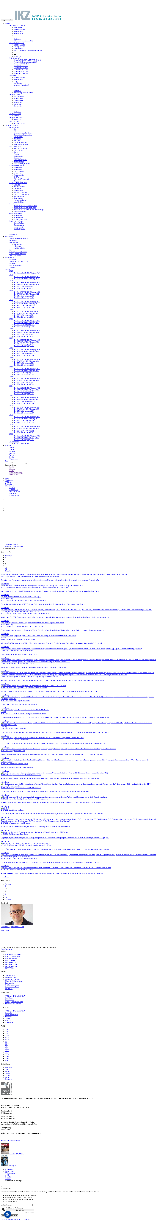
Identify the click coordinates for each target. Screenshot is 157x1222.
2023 (11, 275)
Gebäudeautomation (16, 213)
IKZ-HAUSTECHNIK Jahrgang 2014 (27, 359)
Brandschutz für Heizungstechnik (25, 208)
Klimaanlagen (18, 190)
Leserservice (9, 257)
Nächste (8, 571)
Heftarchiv (17, 39)
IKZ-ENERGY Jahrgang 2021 (24, 296)
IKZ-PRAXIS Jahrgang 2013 (24, 374)
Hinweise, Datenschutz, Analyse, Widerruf (15, 1219)
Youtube (8, 1075)
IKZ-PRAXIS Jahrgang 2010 (24, 403)
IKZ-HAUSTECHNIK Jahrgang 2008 (27, 417)
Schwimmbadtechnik (21, 144)
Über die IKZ (10, 486)
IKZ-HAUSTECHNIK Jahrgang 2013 (27, 369)
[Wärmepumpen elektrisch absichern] (78, 649)
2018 (11, 319)
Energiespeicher (19, 175)
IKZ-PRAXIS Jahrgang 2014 (24, 365)
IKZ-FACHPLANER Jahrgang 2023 (26, 279)
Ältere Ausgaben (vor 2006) (23, 93)
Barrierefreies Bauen (16, 221)
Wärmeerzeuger (19, 162)
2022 (11, 280)
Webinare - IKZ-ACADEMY (19, 238)
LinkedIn (8, 1077)
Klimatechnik (18, 33)
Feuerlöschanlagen (20, 211)
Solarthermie (18, 169)
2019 (11, 309)
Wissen (11, 447)
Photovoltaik (18, 167)
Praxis (16, 81)
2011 (11, 386)
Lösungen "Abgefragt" (21, 85)
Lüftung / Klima (19, 47)
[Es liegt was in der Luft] (78, 749)
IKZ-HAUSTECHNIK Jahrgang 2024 (27, 273)
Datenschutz (9, 1171)
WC (15, 131)
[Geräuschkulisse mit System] (78, 761)
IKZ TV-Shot (14, 121)
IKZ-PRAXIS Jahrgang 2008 (24, 422)
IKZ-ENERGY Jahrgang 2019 (24, 315)
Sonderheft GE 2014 (21, 71)
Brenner (16, 152)
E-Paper (12, 451)
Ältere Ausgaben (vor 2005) (23, 41)
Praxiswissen (13, 242)
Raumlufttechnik (19, 187)
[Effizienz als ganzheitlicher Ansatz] (78, 915)
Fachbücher (13, 240)
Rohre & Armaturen (20, 148)
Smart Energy (18, 98)
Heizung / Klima (19, 45)
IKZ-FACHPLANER (16, 43)
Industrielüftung (19, 202)
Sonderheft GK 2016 (21, 68)
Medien (7, 24)
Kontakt (12, 488)
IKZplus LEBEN (19, 123)
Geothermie (18, 106)
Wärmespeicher (19, 150)
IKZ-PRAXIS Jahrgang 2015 (24, 355)
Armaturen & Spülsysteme (23, 133)
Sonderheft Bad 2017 (21, 66)
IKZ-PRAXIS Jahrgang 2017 (24, 336)
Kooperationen (14, 495)
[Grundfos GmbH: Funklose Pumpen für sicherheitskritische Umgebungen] (78, 575)
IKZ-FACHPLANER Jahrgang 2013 (26, 371)
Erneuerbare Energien (16, 165)
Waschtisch (17, 139)
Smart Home (13, 474)
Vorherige (8, 555)
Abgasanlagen (18, 156)
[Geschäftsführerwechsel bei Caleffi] (78, 868)
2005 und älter (14, 442)
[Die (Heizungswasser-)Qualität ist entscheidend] (78, 773)
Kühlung (17, 185)
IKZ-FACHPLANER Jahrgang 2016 (26, 342)
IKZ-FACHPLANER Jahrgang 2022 (26, 284)
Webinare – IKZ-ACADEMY (19, 261)
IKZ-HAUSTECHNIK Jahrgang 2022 (27, 282)
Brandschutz (13, 204)
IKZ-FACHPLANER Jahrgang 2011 (26, 390)
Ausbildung (18, 83)
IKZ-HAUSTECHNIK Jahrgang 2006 (27, 436)
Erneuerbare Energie (16, 473)
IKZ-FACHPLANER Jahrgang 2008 (26, 419)
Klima (11, 471)
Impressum (8, 1169)
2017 (11, 328)
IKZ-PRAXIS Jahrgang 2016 (24, 346)
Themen (12, 449)
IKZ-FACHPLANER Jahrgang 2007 (26, 428)
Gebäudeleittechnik (20, 219)
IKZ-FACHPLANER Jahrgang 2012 (26, 380)
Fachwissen (9, 236)
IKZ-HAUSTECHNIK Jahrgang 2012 (27, 378)
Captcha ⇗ (29, 1212)
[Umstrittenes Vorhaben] (78, 808)
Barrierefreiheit (19, 223)
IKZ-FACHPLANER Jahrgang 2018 (26, 323)
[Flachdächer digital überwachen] (78, 698)
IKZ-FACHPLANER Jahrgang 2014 (26, 361)
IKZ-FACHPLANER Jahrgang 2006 (26, 438)
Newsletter (13, 259)
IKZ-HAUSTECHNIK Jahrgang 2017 (27, 330)
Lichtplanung (18, 227)
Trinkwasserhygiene (20, 142)
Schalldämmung (19, 196)
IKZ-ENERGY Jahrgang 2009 (24, 411)
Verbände (12, 267)
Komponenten (18, 198)
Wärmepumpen (19, 96)
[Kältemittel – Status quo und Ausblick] (78, 661)
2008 (11, 415)
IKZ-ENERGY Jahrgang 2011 (24, 392)
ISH (10, 250)
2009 (11, 405)
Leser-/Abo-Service (16, 265)
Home (7, 478)
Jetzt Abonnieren (6, 949)
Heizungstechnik (19, 29)
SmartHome (18, 215)
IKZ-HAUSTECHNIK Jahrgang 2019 (27, 311)
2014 (11, 357)
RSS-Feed (8, 1067)
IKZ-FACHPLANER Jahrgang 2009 (26, 409)
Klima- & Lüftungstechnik (18, 183)
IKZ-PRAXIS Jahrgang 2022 (24, 288)
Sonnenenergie (19, 102)
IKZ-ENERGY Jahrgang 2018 (24, 325)
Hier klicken (20, 1210)
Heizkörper (17, 158)
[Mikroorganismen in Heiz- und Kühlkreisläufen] (78, 785)
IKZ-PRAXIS (14, 75)
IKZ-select (8, 445)
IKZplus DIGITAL (15, 117)
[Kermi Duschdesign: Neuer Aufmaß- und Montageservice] (78, 797)
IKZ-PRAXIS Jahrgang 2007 (24, 432)
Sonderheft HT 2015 (21, 70)
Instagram (8, 1079)
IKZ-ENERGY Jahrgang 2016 (24, 344)
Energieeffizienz (19, 100)
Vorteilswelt (13, 459)
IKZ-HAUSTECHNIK (17, 25)
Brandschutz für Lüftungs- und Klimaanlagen (29, 210)
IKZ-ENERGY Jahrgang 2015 (24, 353)
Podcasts (12, 453)
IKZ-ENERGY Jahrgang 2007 (24, 430)
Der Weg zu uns (14, 492)
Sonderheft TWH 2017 (21, 64)
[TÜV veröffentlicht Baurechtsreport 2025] (78, 856)
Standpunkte (18, 27)
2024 (11, 271)
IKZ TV (8, 1020)
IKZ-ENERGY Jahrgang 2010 (24, 401)
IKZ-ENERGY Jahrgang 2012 (24, 382)
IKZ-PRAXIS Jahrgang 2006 (24, 440)
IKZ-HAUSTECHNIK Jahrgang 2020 (27, 302)
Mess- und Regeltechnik (22, 163)
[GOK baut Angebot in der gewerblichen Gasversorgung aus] (78, 611)
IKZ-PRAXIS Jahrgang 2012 (24, 384)
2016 (11, 338)
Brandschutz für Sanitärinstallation (25, 206)
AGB (7, 1175)
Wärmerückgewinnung (21, 194)
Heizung (12, 469)
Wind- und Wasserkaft (21, 179)
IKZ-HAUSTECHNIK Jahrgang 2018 (27, 321)
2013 (11, 367)
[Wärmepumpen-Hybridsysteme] (78, 820)
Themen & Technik (11, 125)
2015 (11, 348)
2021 (11, 290)
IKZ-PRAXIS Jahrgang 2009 (24, 413)
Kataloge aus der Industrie (18, 252)
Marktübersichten (19, 248)
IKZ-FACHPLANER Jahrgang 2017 (26, 332)
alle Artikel (13, 234)
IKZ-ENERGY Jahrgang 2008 (24, 420)
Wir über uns (13, 490)
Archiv (7, 269)
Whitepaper (17, 246)
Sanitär (11, 467)
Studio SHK (9, 1022)
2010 (11, 396)
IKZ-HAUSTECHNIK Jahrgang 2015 (27, 350)
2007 (11, 424)
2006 (11, 434)
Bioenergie (17, 104)
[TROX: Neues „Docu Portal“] (78, 738)
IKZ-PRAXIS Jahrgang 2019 (24, 317)
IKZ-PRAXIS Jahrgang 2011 (24, 394)
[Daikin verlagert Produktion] (78, 832)
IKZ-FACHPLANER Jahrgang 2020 (26, 303)
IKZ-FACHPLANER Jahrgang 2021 (26, 294)
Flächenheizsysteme (20, 160)
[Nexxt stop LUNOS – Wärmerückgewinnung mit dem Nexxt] (78, 843)
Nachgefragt (18, 244)
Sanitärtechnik (18, 31)
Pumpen (16, 154)
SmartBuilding (18, 217)
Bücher (11, 457)
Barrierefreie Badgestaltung (23, 135)
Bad (15, 129)
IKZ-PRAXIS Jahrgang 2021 (24, 298)
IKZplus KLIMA (15, 114)
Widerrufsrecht (10, 1173)
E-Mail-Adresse (6, 1205)
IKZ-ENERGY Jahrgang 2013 (24, 373)
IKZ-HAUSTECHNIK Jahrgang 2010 (27, 397)
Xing (7, 1069)
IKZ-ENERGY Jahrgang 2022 (24, 286)
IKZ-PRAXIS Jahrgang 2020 (24, 307)
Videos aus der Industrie (17, 254)
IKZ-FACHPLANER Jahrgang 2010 (26, 399)
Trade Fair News (15, 256)
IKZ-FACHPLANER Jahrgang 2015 (26, 351)
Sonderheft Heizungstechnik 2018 (25, 62)
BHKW (16, 177)
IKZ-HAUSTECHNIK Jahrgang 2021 (27, 292)
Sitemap (8, 1179)
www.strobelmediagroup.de (10, 1140)
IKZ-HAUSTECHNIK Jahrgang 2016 (27, 340)
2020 (11, 300)
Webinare (12, 455)
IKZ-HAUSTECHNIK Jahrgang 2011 (27, 388)
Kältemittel (17, 188)
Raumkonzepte (19, 225)
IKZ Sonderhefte (15, 58)
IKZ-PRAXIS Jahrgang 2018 (24, 327)
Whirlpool (17, 140)
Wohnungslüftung (20, 200)
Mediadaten (9, 480)
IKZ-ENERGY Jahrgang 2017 (24, 334)
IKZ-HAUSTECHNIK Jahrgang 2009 (27, 407)
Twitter (7, 1073)
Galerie (7, 1018)
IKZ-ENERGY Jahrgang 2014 (24, 363)
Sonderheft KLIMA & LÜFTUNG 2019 (27, 60)
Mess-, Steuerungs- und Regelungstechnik (28, 50)
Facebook (8, 1071)
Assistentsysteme (19, 229)
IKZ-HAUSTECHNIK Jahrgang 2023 (27, 277)
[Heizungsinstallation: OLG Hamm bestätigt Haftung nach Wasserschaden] (78, 674)
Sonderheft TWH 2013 (21, 73)
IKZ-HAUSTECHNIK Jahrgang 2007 (27, 426)
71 (6, 569)
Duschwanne (18, 137)
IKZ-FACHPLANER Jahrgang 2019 (26, 313)
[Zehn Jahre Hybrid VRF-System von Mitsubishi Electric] (78, 686)
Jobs (6, 461)
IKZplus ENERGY (16, 94)
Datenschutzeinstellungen (13, 1181)
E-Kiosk (12, 263)
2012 (11, 376)
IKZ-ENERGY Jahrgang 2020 (24, 305)
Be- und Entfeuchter (20, 192)
